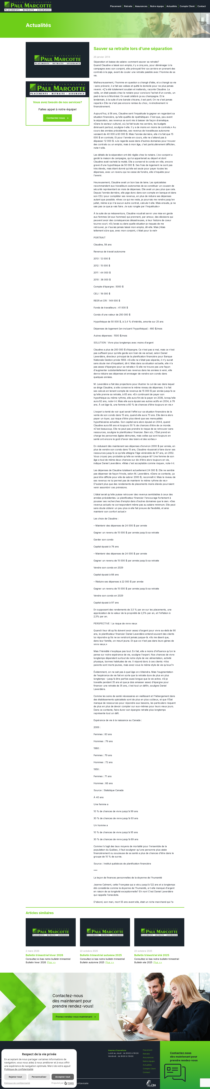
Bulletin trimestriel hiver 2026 (44, 955)
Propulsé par (57, 1083)
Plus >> (51, 962)
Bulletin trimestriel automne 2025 (101, 955)
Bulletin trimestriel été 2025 (151, 955)
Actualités (172, 6)
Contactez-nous (55, 117)
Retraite (128, 6)
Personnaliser (39, 1076)
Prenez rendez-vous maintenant (74, 1016)
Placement (115, 6)
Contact (201, 6)
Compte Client (187, 6)
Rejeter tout (15, 1076)
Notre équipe (157, 6)
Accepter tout (62, 1076)
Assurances (141, 6)
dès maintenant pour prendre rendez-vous (184, 1056)
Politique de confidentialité (18, 1069)
